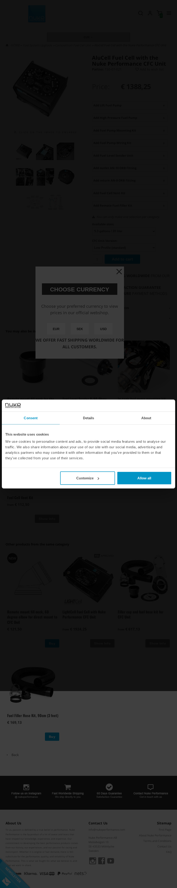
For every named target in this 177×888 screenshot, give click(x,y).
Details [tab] (88, 418)
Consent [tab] (31, 418)
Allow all (144, 478)
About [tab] (146, 418)
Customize (85, 478)
